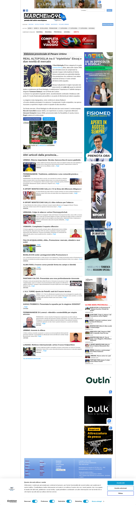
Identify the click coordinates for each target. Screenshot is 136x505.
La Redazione (42, 145)
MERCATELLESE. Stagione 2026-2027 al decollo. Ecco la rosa (100, 332)
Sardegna (42, 466)
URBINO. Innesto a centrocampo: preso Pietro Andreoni (99, 350)
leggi (57, 166)
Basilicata (27, 462)
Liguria (26, 472)
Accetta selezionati (120, 488)
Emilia (26, 466)
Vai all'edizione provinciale (32, 358)
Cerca (109, 10)
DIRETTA (76, 32)
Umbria (41, 473)
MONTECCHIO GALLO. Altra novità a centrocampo (101, 326)
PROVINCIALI (58, 32)
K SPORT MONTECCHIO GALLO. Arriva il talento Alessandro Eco (99, 345)
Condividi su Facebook (32, 119)
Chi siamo (58, 463)
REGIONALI (48, 32)
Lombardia (27, 473)
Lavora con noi (60, 464)
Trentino (41, 470)
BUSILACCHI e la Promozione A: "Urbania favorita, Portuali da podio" (100, 309)
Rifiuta (120, 493)
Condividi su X (49, 119)
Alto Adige (42, 472)
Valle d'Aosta (43, 463)
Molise (41, 461)
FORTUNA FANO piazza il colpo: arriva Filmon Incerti (100, 360)
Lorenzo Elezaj (57, 67)
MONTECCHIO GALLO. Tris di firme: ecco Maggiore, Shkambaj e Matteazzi (101, 339)
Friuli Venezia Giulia (29, 469)
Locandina (58, 466)
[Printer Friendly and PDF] (26, 122)
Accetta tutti (121, 483)
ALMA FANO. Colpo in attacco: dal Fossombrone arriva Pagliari (100, 315)
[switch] (52, 501)
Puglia (41, 465)
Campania (27, 465)
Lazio (26, 470)
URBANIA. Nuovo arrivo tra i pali (100, 355)
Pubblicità (58, 468)
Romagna (27, 468)
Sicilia (41, 468)
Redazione (58, 461)
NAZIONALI (39, 32)
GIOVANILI (67, 32)
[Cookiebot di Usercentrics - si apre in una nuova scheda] (12, 501)
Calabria (27, 463)
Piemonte (42, 462)
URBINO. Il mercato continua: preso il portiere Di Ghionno (100, 321)
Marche (27, 475)
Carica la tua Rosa (108, 24)
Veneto (41, 475)
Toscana (42, 469)
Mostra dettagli (97, 501)
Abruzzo (27, 461)
